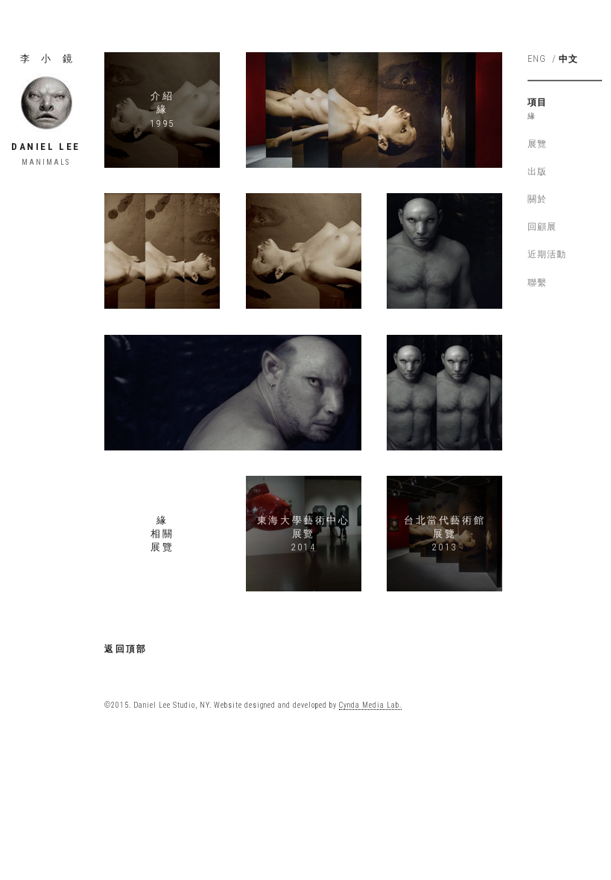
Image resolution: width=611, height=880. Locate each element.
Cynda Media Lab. (370, 705)
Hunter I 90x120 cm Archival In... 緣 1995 (444, 250)
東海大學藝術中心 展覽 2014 (303, 534)
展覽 (537, 144)
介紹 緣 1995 (162, 109)
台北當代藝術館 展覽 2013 (444, 534)
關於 (537, 199)
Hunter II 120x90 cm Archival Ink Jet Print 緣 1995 (232, 392)
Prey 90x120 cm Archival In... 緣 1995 (303, 250)
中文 (568, 59)
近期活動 (547, 254)
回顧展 (542, 226)
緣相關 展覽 (162, 534)
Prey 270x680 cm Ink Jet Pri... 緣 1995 (162, 250)
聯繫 (537, 282)
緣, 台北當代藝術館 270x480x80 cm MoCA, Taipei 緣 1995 (374, 109)
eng (537, 58)
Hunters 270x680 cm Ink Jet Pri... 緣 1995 (444, 392)
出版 (537, 171)
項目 (537, 102)
